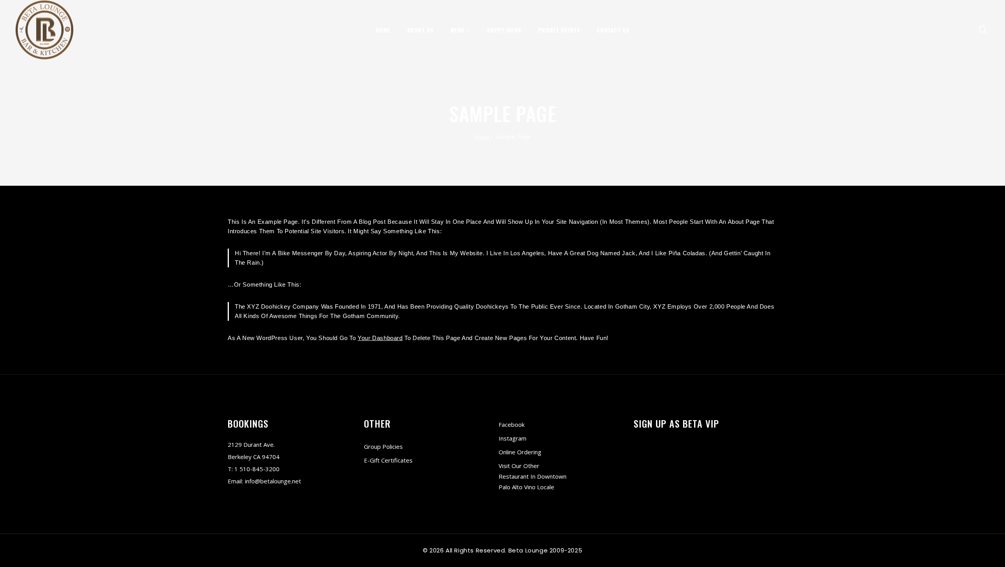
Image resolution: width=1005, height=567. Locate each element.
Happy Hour (504, 30)
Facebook (511, 424)
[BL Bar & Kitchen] (44, 30)
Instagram (512, 438)
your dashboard (380, 338)
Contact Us (613, 30)
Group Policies (383, 446)
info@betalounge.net (273, 481)
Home (383, 30)
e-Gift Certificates (388, 460)
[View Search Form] (982, 30)
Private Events (559, 30)
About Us (420, 30)
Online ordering (520, 452)
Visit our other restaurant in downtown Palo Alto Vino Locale (532, 476)
